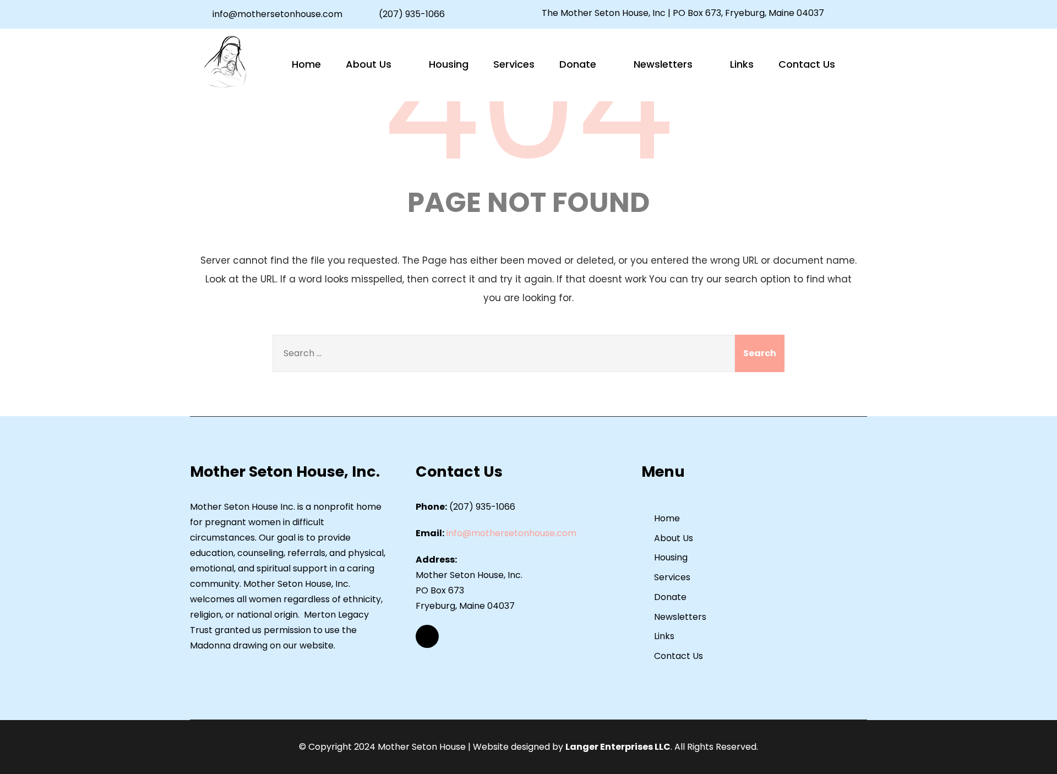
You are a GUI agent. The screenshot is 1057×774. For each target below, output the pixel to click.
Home (306, 64)
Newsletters (663, 64)
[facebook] (847, 14)
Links (742, 64)
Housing (448, 64)
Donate (577, 64)
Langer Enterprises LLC (618, 746)
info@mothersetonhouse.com (277, 14)
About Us (368, 64)
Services (514, 64)
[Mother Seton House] (225, 61)
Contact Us (806, 64)
